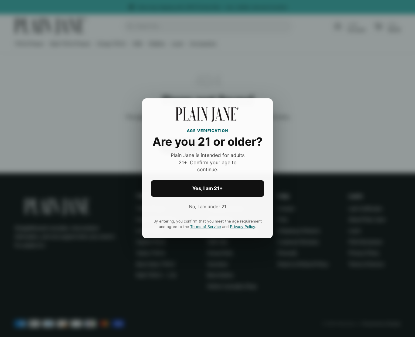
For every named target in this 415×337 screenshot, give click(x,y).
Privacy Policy (242, 227)
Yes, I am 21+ (207, 189)
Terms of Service (205, 227)
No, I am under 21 (207, 206)
